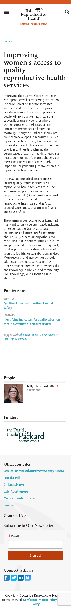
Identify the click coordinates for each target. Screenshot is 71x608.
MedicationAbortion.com (20, 498)
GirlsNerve (14, 484)
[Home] (33, 24)
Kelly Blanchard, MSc (41, 386)
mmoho (9, 505)
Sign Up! (35, 555)
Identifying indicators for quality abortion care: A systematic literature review (32, 321)
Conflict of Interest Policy (40, 599)
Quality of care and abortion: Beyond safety (28, 305)
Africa (34, 334)
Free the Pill (12, 477)
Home (7, 41)
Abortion (24, 334)
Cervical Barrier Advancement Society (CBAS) (34, 470)
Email (15, 536)
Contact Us (13, 515)
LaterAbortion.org (16, 491)
